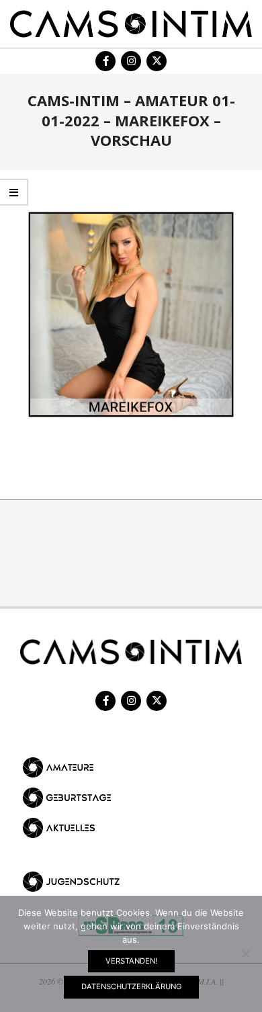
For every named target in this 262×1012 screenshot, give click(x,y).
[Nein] (245, 953)
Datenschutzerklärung (131, 986)
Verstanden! (131, 961)
